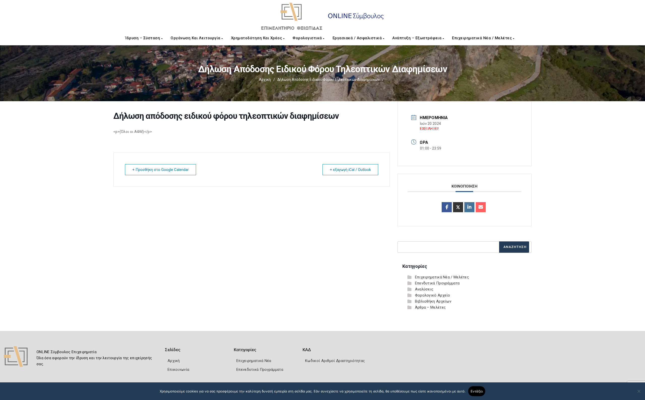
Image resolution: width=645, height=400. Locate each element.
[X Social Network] (458, 207)
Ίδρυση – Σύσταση (143, 38)
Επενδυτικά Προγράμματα (437, 283)
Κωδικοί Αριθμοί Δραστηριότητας (335, 360)
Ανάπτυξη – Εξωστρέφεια (417, 38)
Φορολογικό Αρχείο (432, 295)
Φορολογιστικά (308, 38)
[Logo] (19, 358)
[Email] (481, 207)
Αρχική (265, 80)
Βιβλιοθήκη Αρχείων (433, 301)
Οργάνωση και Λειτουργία (196, 38)
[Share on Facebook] (447, 207)
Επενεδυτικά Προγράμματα (259, 369)
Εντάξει (477, 391)
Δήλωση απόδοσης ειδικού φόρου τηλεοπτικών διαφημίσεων (328, 80)
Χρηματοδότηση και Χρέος (257, 38)
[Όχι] (638, 394)
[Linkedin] (469, 207)
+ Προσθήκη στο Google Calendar (160, 169)
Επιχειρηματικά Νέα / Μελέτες (482, 38)
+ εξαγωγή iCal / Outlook (350, 169)
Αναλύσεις (424, 289)
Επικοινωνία (178, 369)
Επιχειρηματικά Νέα (253, 360)
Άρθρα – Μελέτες (430, 307)
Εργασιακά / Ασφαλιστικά (358, 38)
